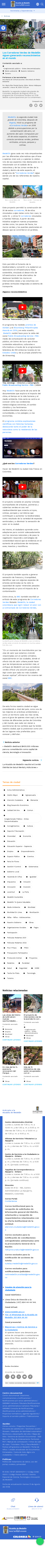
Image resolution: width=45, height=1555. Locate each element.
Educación (11, 841)
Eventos (30, 856)
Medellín (12, 117)
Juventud (11, 892)
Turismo (8, 73)
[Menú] (3, 4)
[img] (3, 4)
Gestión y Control (14, 867)
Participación (12, 933)
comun (30, 810)
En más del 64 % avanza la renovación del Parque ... (9, 1070)
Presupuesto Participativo (17, 953)
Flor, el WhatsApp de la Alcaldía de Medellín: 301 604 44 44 (21, 1316)
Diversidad (11, 836)
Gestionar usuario (33, 1429)
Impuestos (11, 882)
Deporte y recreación (15, 831)
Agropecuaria (30, 795)
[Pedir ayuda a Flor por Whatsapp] (40, 1541)
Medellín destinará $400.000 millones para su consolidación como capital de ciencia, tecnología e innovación (20, 749)
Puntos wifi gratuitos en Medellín (16, 1447)
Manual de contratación (18, 1442)
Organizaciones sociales (16, 927)
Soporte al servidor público (14, 1416)
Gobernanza (33, 867)
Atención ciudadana (15, 800)
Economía (27, 836)
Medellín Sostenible (15, 897)
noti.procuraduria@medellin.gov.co (22, 1249)
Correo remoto (9, 1426)
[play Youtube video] (22, 307)
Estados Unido (9, 353)
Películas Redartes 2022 (16, 943)
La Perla (25, 892)
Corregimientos (13, 826)
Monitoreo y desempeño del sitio (16, 1434)
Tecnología (31, 973)
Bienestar (34, 800)
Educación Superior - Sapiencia (19, 846)
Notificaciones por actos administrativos (19, 1401)
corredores (19, 210)
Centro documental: (11, 1395)
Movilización (34, 912)
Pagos (36, 927)
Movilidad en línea (14, 912)
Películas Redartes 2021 (16, 938)
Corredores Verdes (18, 125)
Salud (9, 968)
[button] (37, 4)
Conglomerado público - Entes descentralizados (21, 68)
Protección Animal (14, 958)
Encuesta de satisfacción (13, 1429)
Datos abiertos (20, 1455)
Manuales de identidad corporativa (26, 1431)
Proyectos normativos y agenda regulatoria (20, 1414)
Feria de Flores (13, 861)
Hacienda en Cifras (14, 877)
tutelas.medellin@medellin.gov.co (21, 1263)
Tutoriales (15, 1444)
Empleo (10, 851)
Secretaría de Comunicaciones (13, 79)
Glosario (6, 1431)
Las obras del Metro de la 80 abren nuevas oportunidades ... (11, 1018)
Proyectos (33, 958)
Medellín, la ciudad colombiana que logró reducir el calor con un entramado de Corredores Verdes (21, 605)
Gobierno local (13, 872)
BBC (18, 597)
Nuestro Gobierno (27, 71)
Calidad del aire (13, 810)
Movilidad (31, 907)
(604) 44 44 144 (37, 1509)
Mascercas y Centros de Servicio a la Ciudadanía (21, 1328)
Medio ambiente (11, 71)
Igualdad (33, 877)
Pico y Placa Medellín (30, 1444)
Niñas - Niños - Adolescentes (18, 917)
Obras (7, 1037)
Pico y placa (11, 948)
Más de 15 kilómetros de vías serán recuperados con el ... (32, 1070)
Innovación (11, 887)
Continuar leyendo (11, 1040)
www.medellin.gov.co (14, 1312)
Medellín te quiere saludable (18, 902)
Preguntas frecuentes (26, 1426)
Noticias (7, 16)
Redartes (10, 963)
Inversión (26, 887)
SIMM (37, 968)
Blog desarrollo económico (18, 805)
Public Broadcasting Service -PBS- (23, 336)
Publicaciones (33, 1416)
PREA (26, 948)
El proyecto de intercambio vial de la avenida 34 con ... (32, 1017)
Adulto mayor (12, 795)
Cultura (30, 826)
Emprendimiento (27, 851)
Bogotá (12, 123)
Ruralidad (25, 963)
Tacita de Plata (13, 973)
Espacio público (13, 856)
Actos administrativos (16, 790)
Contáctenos (11, 1201)
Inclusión (26, 882)
